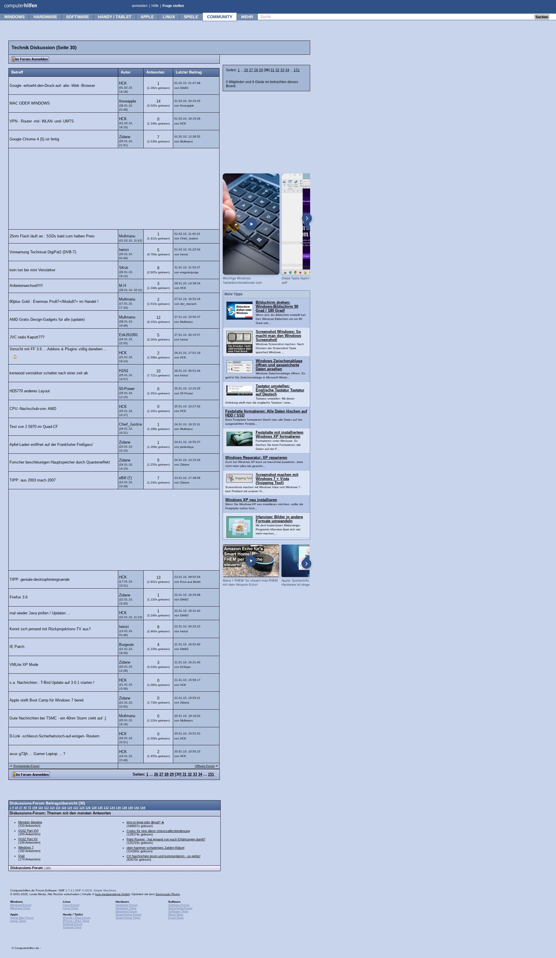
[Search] (542, 17)
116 (58, 807)
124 (82, 807)
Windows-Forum (20, 904)
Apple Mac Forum (22, 917)
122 (75, 807)
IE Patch (17, 647)
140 (130, 807)
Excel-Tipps (176, 917)
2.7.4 (68, 890)
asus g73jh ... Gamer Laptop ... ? (37, 754)
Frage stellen (173, 6)
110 (40, 807)
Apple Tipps (18, 920)
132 (106, 807)
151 (297, 70)
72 (29, 807)
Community (219, 16)
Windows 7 (26, 847)
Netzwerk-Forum (126, 911)
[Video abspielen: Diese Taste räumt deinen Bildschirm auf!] (310, 224)
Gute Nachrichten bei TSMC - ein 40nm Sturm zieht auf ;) (58, 718)
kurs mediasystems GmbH (112, 894)
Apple (147, 16)
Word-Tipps (175, 914)
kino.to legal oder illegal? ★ (145, 822)
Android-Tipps (72, 927)
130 (100, 807)
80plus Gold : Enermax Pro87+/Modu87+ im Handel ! (54, 302)
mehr (247, 16)
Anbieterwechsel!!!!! (26, 286)
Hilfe (155, 6)
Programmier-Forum (26, 766)
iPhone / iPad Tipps (76, 920)
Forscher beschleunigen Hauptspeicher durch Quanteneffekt (60, 462)
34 (287, 70)
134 (112, 807)
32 (277, 70)
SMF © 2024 (83, 890)
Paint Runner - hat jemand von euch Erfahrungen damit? (166, 839)
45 (25, 807)
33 (282, 70)
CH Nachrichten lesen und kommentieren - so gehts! (163, 856)
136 (118, 807)
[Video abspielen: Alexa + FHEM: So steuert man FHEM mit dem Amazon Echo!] (251, 561)
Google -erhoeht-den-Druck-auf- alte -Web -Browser (52, 86)
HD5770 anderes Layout (30, 391)
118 (63, 807)
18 (16, 807)
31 (272, 70)
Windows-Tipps (20, 908)
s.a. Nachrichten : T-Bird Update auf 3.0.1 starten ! (52, 683)
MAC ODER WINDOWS (30, 103)
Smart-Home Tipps (128, 917)
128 (94, 807)
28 (256, 70)
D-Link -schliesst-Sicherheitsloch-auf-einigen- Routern (54, 736)
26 (246, 70)
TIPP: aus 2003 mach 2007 (33, 480)
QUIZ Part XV (28, 839)
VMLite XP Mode (24, 665)
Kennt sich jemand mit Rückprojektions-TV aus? (50, 629)
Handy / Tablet (114, 16)
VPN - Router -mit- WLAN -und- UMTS (42, 121)
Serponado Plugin (168, 894)
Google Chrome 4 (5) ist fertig (34, 139)
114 (52, 807)
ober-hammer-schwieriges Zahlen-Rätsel (155, 847)
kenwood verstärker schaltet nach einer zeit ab (49, 373)
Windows (14, 16)
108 (34, 807)
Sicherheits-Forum (180, 908)
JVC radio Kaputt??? (27, 337)
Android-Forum (73, 924)
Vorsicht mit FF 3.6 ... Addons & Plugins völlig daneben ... (58, 349)
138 (124, 807)
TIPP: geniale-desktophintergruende (40, 580)
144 (142, 807)
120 (69, 807)
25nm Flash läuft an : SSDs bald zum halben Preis (52, 236)
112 (46, 807)
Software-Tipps (178, 911)
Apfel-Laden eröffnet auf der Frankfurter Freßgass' (51, 445)
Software (77, 16)
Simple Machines (105, 890)
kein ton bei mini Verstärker (32, 270)
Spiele (191, 16)
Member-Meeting (30, 822)
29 (261, 70)
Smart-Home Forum (128, 914)
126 (88, 807)
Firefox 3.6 (19, 597)
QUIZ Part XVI (28, 830)
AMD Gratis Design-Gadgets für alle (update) (47, 320)
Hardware (45, 16)
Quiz (21, 856)
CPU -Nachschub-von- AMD (33, 409)
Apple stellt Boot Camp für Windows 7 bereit (47, 700)
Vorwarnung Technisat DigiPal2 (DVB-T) (43, 252)
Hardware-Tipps (126, 908)
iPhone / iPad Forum (76, 917)
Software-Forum (178, 904)
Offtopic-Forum (205, 766)
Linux (169, 16)
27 (251, 70)
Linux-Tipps (70, 908)
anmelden (140, 6)
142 (136, 807)
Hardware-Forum (127, 904)
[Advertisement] (114, 188)
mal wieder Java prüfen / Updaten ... (40, 613)
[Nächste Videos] (307, 218)
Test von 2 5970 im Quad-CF (34, 427)
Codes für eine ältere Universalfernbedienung (158, 831)
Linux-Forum (71, 904)
